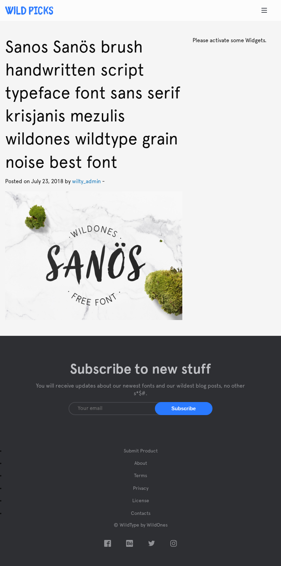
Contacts (140, 513)
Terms (140, 475)
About (140, 463)
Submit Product (141, 451)
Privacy (140, 488)
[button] (183, 408)
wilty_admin (86, 181)
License (140, 500)
